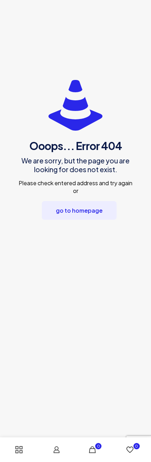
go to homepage (79, 210)
